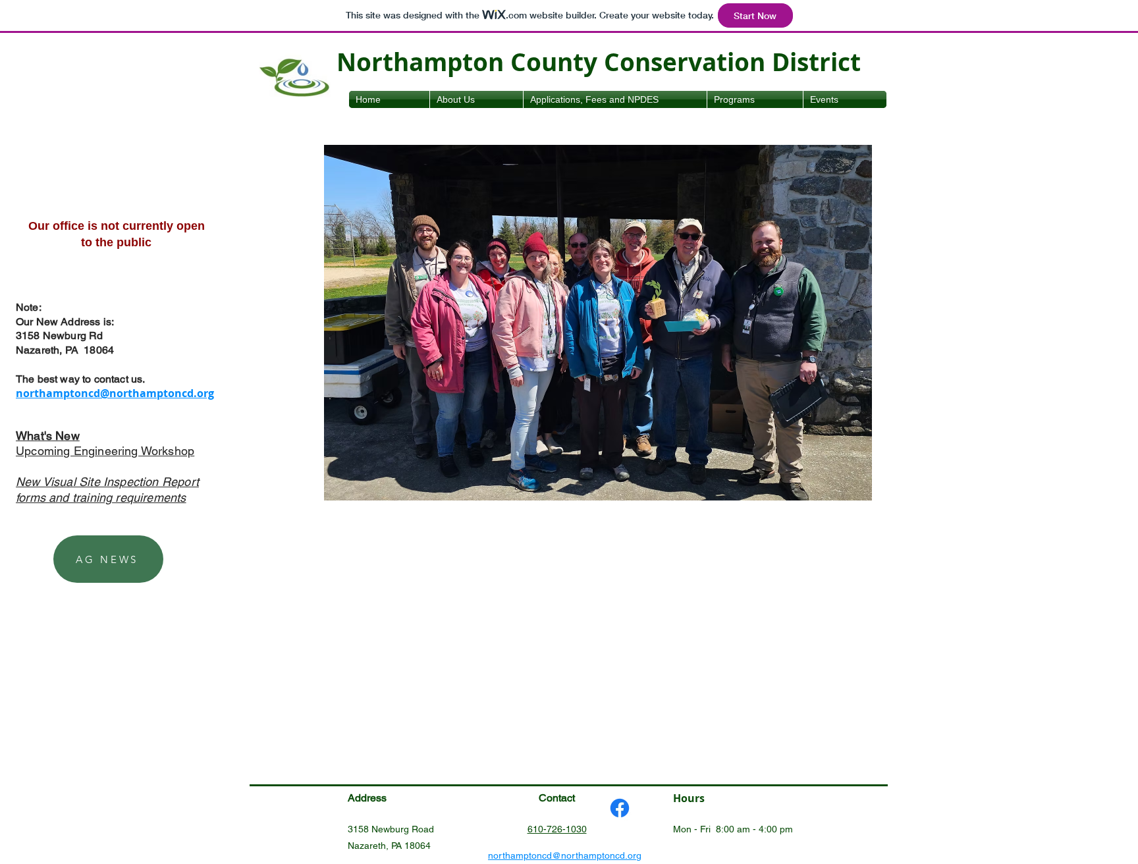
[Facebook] (619, 808)
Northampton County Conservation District (599, 62)
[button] (598, 322)
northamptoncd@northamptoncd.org (115, 393)
